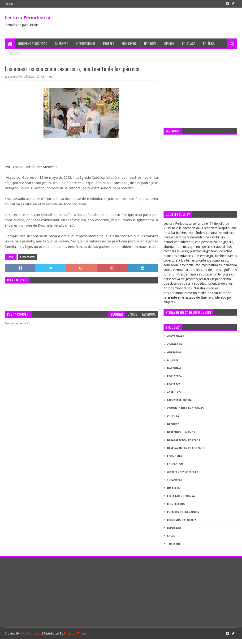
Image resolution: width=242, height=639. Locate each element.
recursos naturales (182, 520)
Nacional (150, 43)
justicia (173, 488)
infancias (174, 480)
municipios (176, 504)
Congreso (174, 344)
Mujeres (108, 43)
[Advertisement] (200, 93)
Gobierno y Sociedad (32, 43)
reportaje (174, 527)
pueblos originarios (183, 512)
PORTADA (9, 3)
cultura (173, 416)
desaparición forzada (183, 440)
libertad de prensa (181, 496)
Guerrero (61, 43)
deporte (173, 424)
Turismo (14, 53)
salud (171, 535)
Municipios (129, 43)
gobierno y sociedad (182, 472)
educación (27, 256)
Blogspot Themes (76, 633)
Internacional (85, 43)
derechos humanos (181, 432)
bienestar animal (180, 400)
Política (209, 43)
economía (174, 456)
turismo (173, 544)
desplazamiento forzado (186, 448)
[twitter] (233, 3)
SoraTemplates (30, 633)
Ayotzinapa (175, 336)
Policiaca (188, 43)
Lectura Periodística (28, 18)
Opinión (169, 43)
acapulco (174, 392)
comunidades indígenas (185, 408)
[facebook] (227, 3)
